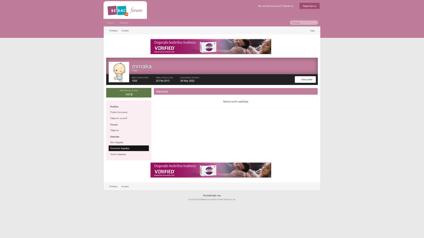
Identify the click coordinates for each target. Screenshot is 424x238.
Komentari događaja (119, 148)
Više (312, 30)
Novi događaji (116, 142)
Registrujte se (309, 5)
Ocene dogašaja (118, 154)
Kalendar (124, 22)
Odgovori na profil (118, 118)
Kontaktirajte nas (212, 195)
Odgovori (114, 130)
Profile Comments (119, 112)
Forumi (110, 22)
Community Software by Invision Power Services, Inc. (212, 199)
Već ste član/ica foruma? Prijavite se (276, 5)
